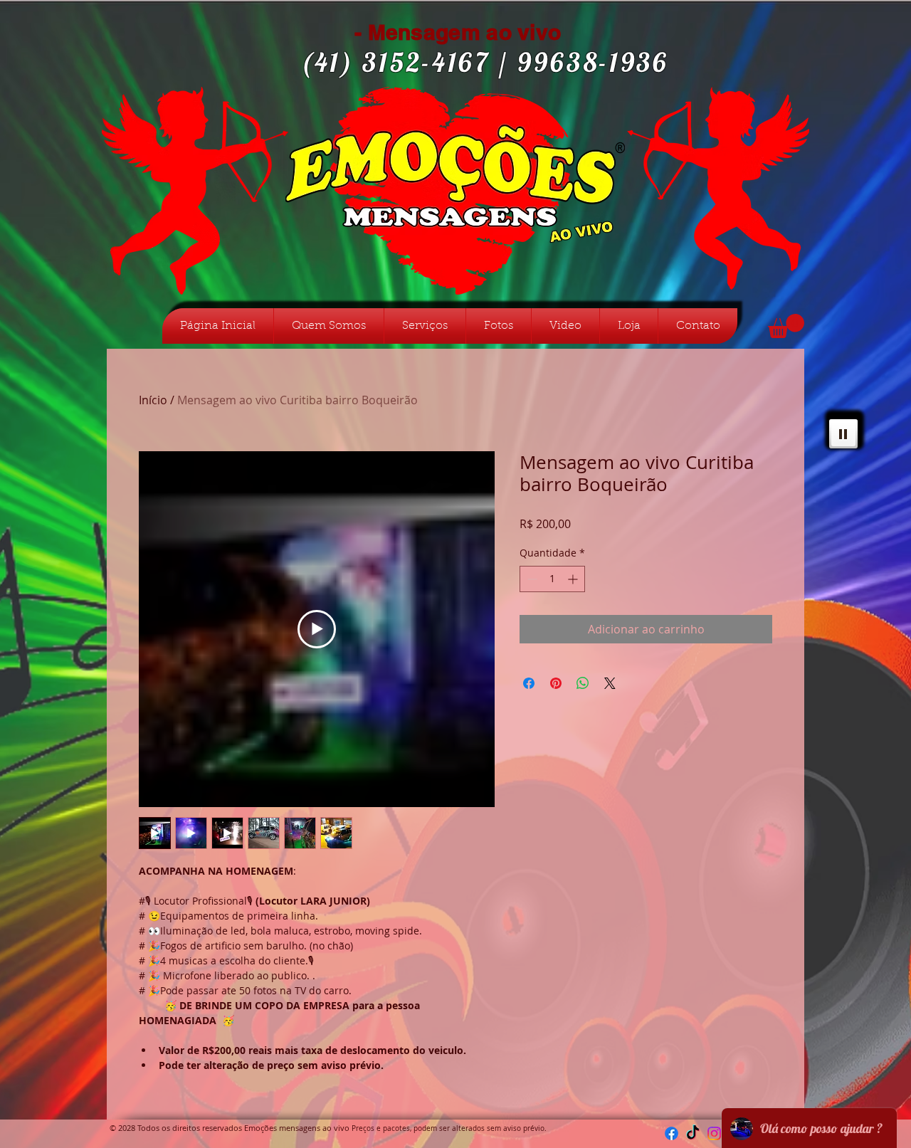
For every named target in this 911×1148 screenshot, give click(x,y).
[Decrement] (530, 579)
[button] (786, 326)
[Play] (843, 433)
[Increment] (574, 579)
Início (153, 400)
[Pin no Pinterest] (555, 683)
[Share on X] (609, 683)
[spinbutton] (552, 579)
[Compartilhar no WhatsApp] (582, 683)
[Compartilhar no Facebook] (528, 683)
